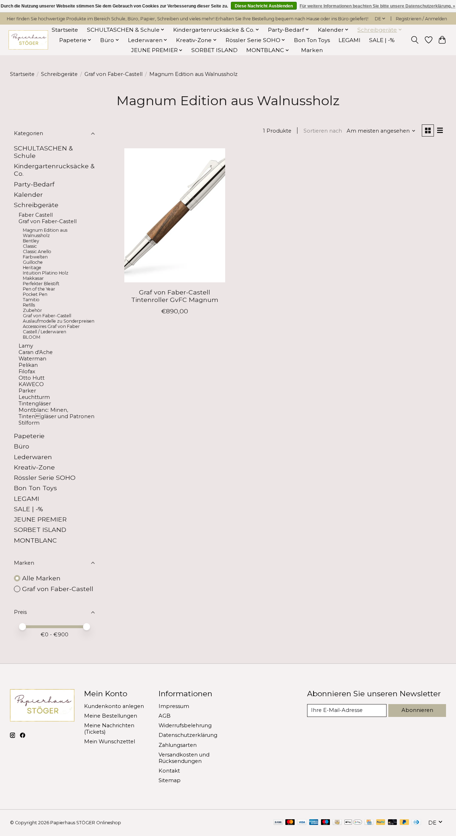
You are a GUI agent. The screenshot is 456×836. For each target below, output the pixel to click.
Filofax (27, 371)
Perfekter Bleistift (41, 283)
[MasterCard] (290, 822)
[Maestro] (325, 822)
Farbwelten (35, 257)
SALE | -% (382, 40)
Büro (21, 446)
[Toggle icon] (414, 40)
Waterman (32, 358)
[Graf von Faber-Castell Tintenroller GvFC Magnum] (174, 215)
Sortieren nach (323, 131)
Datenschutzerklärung (188, 735)
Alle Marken (41, 578)
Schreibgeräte (59, 74)
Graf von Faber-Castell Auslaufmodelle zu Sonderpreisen (58, 318)
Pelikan (28, 365)
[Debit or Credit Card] (392, 822)
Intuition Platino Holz (45, 273)
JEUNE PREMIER (40, 519)
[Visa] (302, 822)
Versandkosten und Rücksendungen (184, 758)
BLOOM (31, 337)
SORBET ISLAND (214, 50)
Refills (29, 305)
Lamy (26, 346)
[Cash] (337, 822)
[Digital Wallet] (353, 822)
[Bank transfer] (278, 822)
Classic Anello (37, 251)
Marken (312, 50)
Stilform (29, 423)
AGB (165, 716)
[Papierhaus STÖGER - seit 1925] (28, 40)
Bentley (31, 240)
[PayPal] (380, 822)
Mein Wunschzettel (109, 741)
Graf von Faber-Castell (113, 74)
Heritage (32, 267)
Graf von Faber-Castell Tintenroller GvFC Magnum (174, 295)
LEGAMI (349, 40)
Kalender (28, 194)
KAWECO (31, 384)
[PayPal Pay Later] (404, 822)
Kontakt (169, 771)
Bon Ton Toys (312, 40)
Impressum (174, 706)
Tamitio (31, 299)
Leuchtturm (34, 397)
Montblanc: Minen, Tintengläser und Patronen (56, 413)
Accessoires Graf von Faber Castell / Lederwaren (51, 329)
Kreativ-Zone (34, 467)
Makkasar (33, 278)
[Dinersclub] (416, 822)
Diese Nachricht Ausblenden (264, 6)
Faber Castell (36, 215)
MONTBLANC (35, 540)
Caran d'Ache (36, 352)
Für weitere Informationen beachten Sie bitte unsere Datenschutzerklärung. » (377, 6)
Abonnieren (417, 710)
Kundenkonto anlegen (114, 706)
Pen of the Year (39, 289)
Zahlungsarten (178, 745)
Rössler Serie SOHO (45, 477)
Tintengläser (35, 403)
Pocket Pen (35, 294)
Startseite (65, 29)
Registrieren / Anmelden (421, 18)
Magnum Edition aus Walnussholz (45, 232)
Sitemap (170, 780)
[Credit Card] (368, 822)
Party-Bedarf (34, 184)
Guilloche (33, 262)
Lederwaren (33, 457)
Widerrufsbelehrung (185, 725)
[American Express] (313, 822)
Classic (30, 246)
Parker (27, 391)
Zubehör (32, 310)
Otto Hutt (32, 378)
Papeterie (29, 436)
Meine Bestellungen (110, 716)
